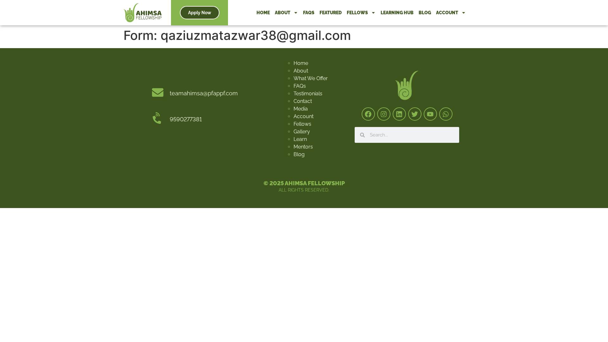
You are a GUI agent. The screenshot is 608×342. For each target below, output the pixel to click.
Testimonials (308, 94)
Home (263, 12)
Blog (425, 12)
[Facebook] (368, 114)
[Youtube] (430, 114)
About (282, 12)
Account (447, 12)
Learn (300, 139)
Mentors (303, 147)
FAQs (308, 12)
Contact (303, 101)
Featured (331, 12)
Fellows (357, 12)
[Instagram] (383, 114)
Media (301, 109)
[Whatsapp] (446, 114)
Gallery (302, 132)
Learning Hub (397, 12)
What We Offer (311, 78)
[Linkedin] (399, 114)
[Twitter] (414, 114)
